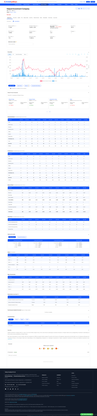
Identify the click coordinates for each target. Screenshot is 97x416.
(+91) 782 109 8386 (22, 384)
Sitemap (73, 381)
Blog (57, 381)
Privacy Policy (74, 377)
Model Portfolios (27, 4)
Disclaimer (73, 375)
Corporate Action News (36, 85)
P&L (22, 17)
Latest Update (11, 85)
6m (75, 54)
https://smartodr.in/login (13, 402)
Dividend (10, 319)
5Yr (84, 54)
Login (88, 1)
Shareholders (45, 17)
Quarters (19, 17)
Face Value (11, 37)
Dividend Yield (32, 31)
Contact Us (59, 379)
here (52, 395)
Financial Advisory (18, 4)
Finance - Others (13, 12)
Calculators (59, 4)
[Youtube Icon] (5, 389)
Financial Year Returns (22, 237)
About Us (58, 377)
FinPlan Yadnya (45, 385)
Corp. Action (55, 17)
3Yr (81, 54)
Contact (81, 1)
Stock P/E (73, 26)
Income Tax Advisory (46, 383)
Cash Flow (31, 17)
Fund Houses (50, 17)
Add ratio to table (11, 41)
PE (13, 54)
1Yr (78, 54)
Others (66, 4)
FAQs (58, 385)
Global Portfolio (36, 4)
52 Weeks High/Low (33, 26)
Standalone (9, 21)
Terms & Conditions (75, 379)
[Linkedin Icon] (10, 389)
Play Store (68, 395)
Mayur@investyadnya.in (23, 398)
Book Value (11, 31)
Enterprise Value (32, 36)
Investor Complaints (75, 383)
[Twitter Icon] (13, 389)
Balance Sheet (26, 17)
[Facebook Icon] (8, 389)
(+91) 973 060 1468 (10, 384)
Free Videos (59, 383)
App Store (73, 395)
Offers (84, 1)
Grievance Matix (75, 387)
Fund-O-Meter (52, 4)
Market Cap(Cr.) (12, 26)
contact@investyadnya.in (23, 394)
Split (27, 319)
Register (92, 1)
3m (72, 54)
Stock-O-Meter (44, 4)
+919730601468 (34, 394)
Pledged (73, 31)
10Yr (87, 54)
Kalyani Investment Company (10, 17)
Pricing (72, 4)
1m (69, 54)
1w (67, 54)
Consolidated (16, 21)
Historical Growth (36, 17)
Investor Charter (75, 385)
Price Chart (15, 17)
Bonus (17, 319)
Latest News (19, 85)
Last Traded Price (54, 25)
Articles (76, 4)
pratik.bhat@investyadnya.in (29, 395)
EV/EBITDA (53, 37)
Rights (22, 319)
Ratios (41, 17)
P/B (51, 31)
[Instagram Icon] (15, 389)
